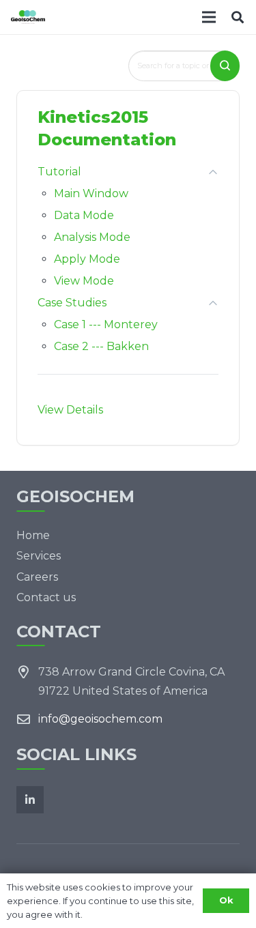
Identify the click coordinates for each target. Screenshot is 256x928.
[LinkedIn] (30, 799)
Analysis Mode (92, 237)
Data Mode (84, 215)
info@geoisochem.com (100, 718)
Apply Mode (87, 258)
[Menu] (209, 17)
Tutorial (59, 171)
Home (33, 535)
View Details (70, 409)
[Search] (237, 17)
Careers (37, 576)
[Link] (28, 17)
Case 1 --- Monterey (106, 324)
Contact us (46, 597)
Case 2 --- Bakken (101, 346)
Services (38, 555)
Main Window (91, 193)
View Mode (84, 280)
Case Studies (72, 302)
